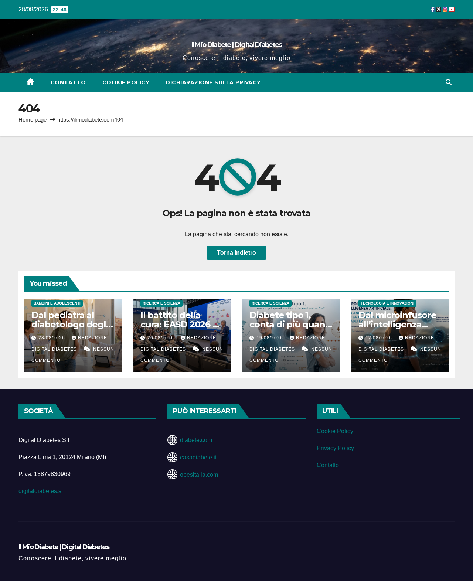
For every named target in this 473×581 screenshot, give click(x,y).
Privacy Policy (335, 448)
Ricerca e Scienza (161, 303)
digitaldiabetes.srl (41, 491)
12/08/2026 (379, 337)
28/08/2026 (52, 337)
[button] (449, 82)
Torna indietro (236, 252)
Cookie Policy (126, 82)
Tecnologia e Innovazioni (387, 303)
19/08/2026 (270, 337)
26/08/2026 (161, 337)
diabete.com (196, 440)
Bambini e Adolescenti (57, 303)
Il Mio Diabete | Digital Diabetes (236, 45)
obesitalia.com (199, 475)
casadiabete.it (198, 457)
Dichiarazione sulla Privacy (213, 82)
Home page (32, 119)
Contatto (68, 82)
